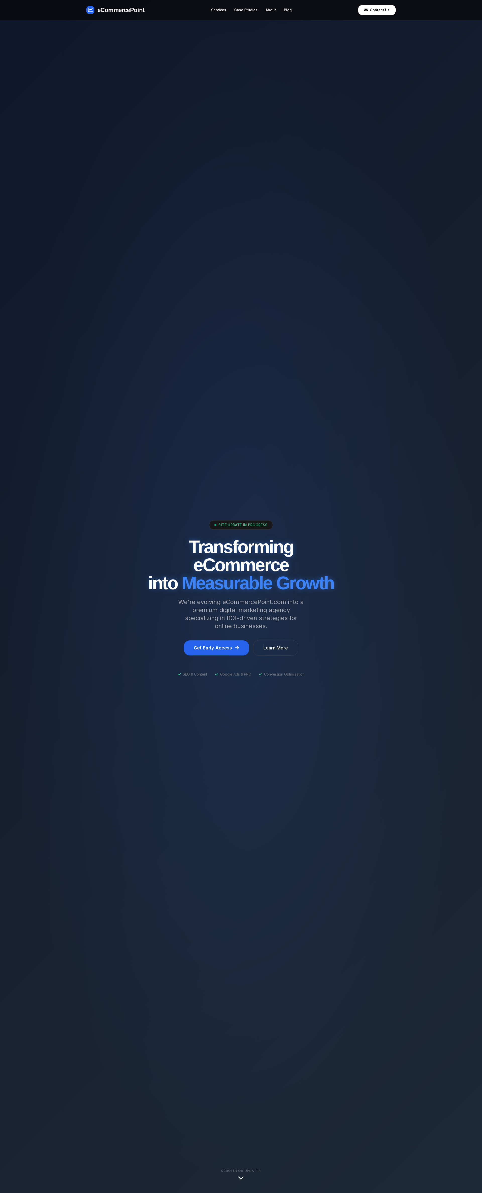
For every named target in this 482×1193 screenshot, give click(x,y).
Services (218, 10)
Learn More (275, 647)
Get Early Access (213, 647)
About (271, 10)
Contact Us (380, 10)
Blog (288, 10)
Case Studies (246, 10)
